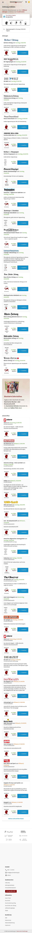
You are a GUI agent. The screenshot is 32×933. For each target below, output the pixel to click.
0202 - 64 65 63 (10, 870)
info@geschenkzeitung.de (13, 872)
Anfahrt (9, 875)
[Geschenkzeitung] (16, 2)
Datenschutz (8, 920)
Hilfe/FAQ (7, 882)
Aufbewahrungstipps (10, 908)
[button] (2, 2)
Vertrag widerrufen (10, 891)
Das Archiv (7, 900)
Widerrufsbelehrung (10, 922)
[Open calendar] (4, 16)
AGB (6, 917)
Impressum (7, 925)
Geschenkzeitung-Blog (10, 903)
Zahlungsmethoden (9, 885)
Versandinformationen (10, 887)
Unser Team (8, 898)
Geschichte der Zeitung (10, 905)
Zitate (6, 910)
